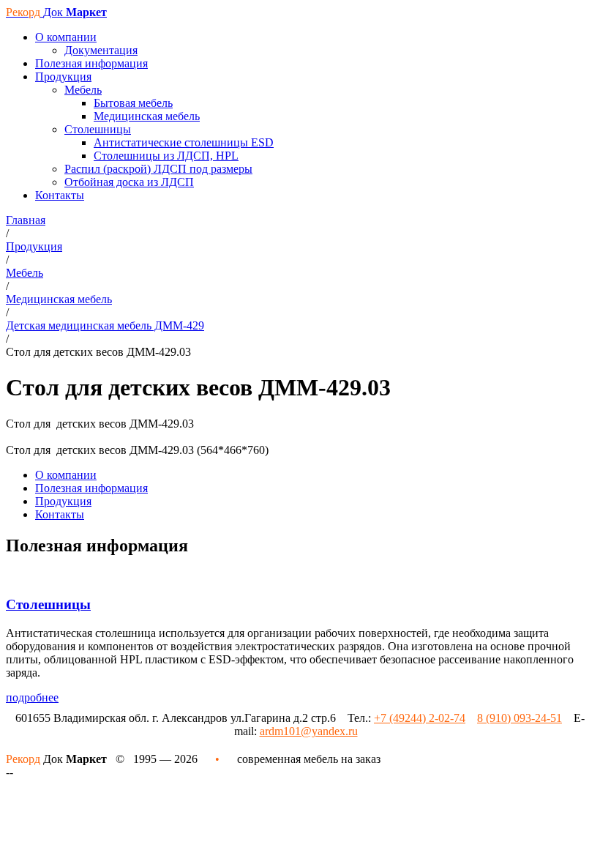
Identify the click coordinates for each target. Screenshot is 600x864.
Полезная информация (91, 488)
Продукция (63, 501)
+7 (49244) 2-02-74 (419, 718)
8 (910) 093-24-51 (519, 718)
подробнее (32, 697)
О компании (66, 475)
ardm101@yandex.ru (309, 731)
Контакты (59, 514)
